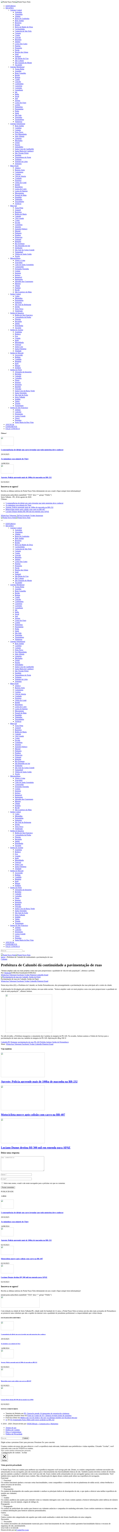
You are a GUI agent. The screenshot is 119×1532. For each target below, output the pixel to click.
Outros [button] (3, 1513)
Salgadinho (19, 147)
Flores (17, 380)
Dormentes (19, 414)
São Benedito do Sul (22, 246)
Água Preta (19, 208)
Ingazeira (18, 385)
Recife (17, 290)
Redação (7, 973)
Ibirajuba (18, 40)
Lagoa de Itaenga (21, 191)
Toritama (18, 159)
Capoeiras (18, 86)
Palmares (18, 233)
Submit (25, 1438)
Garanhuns (19, 90)
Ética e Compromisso (13, 1432)
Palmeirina (19, 107)
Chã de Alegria (20, 176)
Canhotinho (19, 84)
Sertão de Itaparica (17, 313)
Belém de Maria (21, 214)
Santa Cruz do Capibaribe (24, 149)
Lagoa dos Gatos (21, 44)
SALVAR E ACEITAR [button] (9, 1528)
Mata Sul (13, 206)
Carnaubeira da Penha (23, 317)
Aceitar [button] (24, 1453)
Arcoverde (19, 355)
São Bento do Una (21, 58)
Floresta (18, 319)
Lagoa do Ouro (20, 103)
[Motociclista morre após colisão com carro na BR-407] (23, 1110)
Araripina (18, 332)
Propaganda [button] (5, 1504)
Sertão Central (15, 294)
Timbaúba (18, 199)
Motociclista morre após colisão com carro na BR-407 (25, 509)
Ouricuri (18, 345)
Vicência (18, 204)
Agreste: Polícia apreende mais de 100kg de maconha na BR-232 (26, 477)
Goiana (17, 271)
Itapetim (18, 387)
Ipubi (17, 340)
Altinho (17, 16)
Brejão (17, 75)
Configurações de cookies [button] (11, 1453)
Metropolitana (15, 258)
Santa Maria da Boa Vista (24, 422)
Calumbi (18, 376)
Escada (17, 223)
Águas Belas (19, 69)
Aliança (18, 168)
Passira (17, 145)
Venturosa (18, 122)
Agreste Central (16, 10)
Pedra (17, 111)
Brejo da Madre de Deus (24, 27)
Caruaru (18, 33)
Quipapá (18, 239)
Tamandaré (19, 252)
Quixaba (18, 389)
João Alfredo (19, 136)
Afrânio (18, 410)
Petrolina (18, 420)
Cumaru (18, 130)
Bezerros (18, 23)
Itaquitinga (19, 187)
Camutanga (19, 172)
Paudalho (18, 197)
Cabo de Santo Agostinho (24, 265)
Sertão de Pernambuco (60, 1042)
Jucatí (17, 96)
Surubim (18, 155)
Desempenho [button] (6, 1487)
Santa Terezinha (21, 393)
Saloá (17, 113)
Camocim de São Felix (23, 31)
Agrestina (18, 12)
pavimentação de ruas (26, 1042)
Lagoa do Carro (20, 189)
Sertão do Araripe (16, 330)
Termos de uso (11, 1428)
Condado (18, 178)
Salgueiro (18, 302)
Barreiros (18, 212)
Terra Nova (19, 309)
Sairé (17, 54)
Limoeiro (18, 138)
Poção (17, 50)
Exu (16, 336)
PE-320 (37, 1042)
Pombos (18, 235)
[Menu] (2, 520)
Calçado (18, 82)
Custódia (18, 359)
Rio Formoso (20, 244)
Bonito (17, 25)
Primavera (18, 237)
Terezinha (18, 117)
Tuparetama (19, 406)
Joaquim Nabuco (21, 229)
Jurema (17, 101)
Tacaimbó (18, 65)
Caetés (17, 80)
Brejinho (18, 374)
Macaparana (19, 193)
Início (3, 957)
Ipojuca (17, 275)
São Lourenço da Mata (23, 292)
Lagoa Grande (20, 416)
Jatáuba (17, 42)
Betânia (17, 357)
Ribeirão (18, 241)
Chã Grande (19, 218)
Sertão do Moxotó (16, 353)
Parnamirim (19, 300)
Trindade (18, 351)
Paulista (18, 288)
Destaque (13, 1042)
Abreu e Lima (20, 260)
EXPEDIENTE (11, 427)
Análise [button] (4, 1495)
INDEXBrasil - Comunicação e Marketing (42, 1424)
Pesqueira (18, 48)
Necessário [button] (5, 1519)
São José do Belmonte (23, 305)
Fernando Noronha (22, 269)
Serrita (17, 307)
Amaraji (18, 210)
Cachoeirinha (20, 29)
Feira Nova (19, 132)
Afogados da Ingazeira (23, 372)
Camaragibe (19, 267)
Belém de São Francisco (24, 315)
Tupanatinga (19, 119)
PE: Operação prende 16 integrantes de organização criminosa (46, 1413)
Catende (18, 216)
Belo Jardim (19, 21)
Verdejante (19, 311)
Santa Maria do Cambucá (24, 151)
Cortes (17, 220)
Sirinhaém (18, 248)
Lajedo (17, 105)
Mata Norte (14, 166)
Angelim (18, 71)
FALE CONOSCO (13, 429)
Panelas (17, 46)
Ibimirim (18, 361)
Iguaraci (18, 382)
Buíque (17, 77)
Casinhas (18, 128)
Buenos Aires (20, 170)
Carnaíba (18, 378)
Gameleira (18, 225)
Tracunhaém (19, 202)
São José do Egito (21, 395)
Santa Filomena (20, 349)
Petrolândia (19, 326)
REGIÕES (10, 8)
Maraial (17, 231)
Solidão (17, 399)
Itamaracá (18, 277)
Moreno (18, 284)
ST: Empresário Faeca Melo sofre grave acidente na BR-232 (32, 1420)
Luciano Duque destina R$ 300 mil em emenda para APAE (27, 512)
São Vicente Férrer (22, 153)
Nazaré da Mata (20, 195)
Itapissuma (19, 279)
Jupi (16, 98)
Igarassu (18, 273)
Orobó (17, 143)
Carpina (18, 174)
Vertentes (18, 164)
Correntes (18, 88)
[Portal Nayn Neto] (15, 518)
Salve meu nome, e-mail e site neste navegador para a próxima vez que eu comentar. (34, 1183)
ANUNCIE (10, 424)
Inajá (16, 363)
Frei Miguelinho (21, 134)
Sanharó (18, 56)
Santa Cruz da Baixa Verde (25, 391)
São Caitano (19, 61)
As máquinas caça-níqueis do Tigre (14, 459)
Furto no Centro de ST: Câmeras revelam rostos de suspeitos (49, 1416)
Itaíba (17, 94)
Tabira (17, 401)
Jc (6, 1420)
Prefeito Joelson (46, 1042)
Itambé (17, 185)
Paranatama (19, 109)
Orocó (17, 418)
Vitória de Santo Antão (23, 254)
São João (18, 115)
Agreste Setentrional (17, 124)
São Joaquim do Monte (23, 63)
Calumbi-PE (5, 1042)
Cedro (17, 296)
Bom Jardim (19, 126)
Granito (17, 338)
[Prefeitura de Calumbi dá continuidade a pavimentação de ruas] (21, 977)
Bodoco (18, 334)
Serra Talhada (20, 397)
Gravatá (18, 37)
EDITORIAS (11, 6)
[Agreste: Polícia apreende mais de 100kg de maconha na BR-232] (7, 473)
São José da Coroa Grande (24, 250)
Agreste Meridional (17, 67)
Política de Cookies (13, 1430)
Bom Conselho (20, 73)
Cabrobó (18, 412)
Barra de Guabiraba (22, 19)
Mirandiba (18, 298)
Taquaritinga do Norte (23, 157)
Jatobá (17, 324)
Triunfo (17, 403)
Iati (16, 92)
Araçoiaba (18, 263)
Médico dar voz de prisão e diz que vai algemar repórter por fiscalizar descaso (48, 1418)
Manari (17, 366)
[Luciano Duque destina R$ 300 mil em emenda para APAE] (23, 1143)
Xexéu (17, 256)
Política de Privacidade (14, 1434)
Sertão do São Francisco (19, 408)
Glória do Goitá (20, 183)
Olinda (17, 286)
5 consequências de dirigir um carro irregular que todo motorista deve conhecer (32, 450)
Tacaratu (18, 328)
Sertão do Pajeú (16, 370)
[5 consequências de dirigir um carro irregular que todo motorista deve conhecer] (7, 445)
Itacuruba (18, 321)
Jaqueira (18, 227)
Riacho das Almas (21, 52)
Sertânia (18, 368)
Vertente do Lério (21, 162)
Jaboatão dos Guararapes (24, 281)
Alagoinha (19, 14)
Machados (18, 141)
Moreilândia (19, 342)
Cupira (17, 35)
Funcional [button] (4, 1478)
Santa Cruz (19, 347)
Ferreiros (18, 180)
